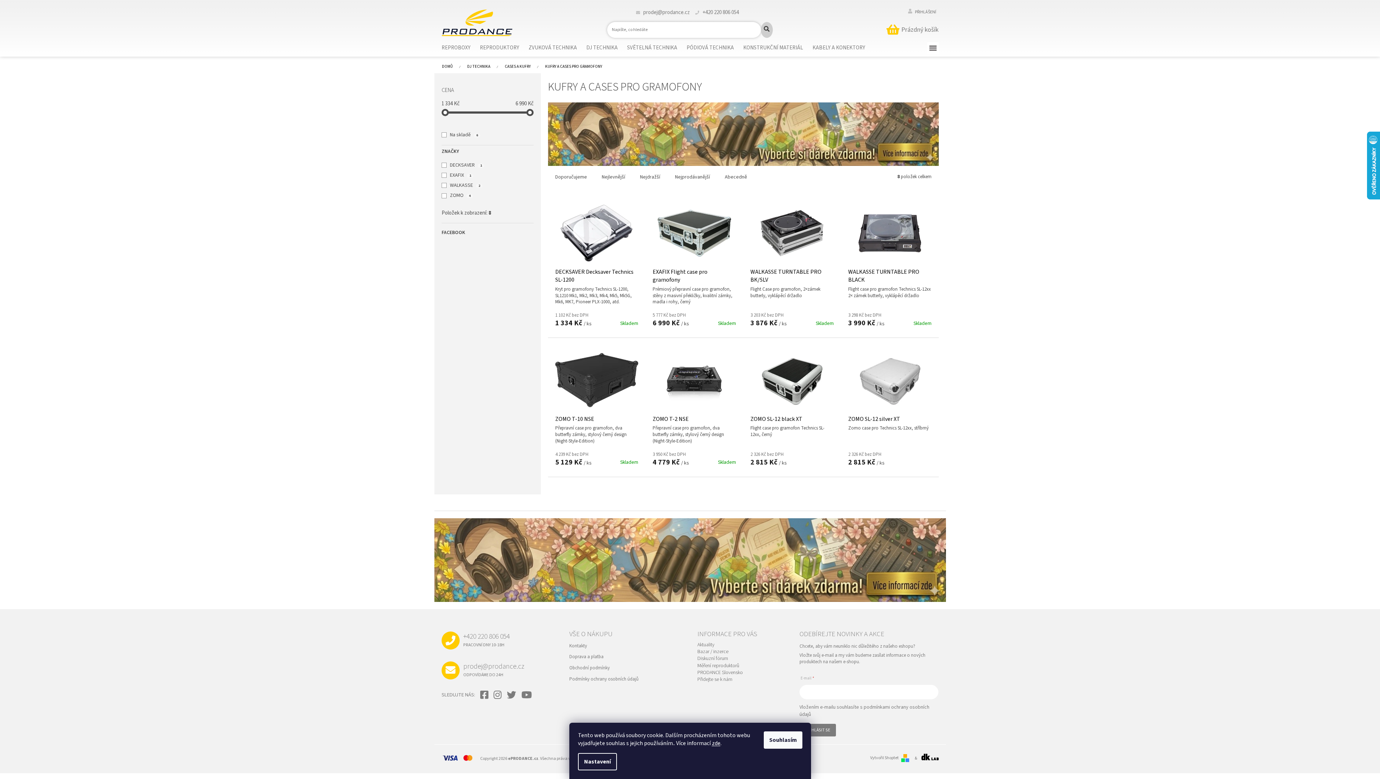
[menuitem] (460, 48)
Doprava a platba (586, 656)
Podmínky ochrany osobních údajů (604, 679)
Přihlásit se (817, 730)
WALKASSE (465, 185)
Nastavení (597, 762)
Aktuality (705, 645)
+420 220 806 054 (486, 639)
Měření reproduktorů (718, 666)
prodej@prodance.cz (493, 669)
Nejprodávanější (692, 177)
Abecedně (736, 177)
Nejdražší (650, 177)
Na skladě (464, 134)
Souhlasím (783, 740)
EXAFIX (460, 175)
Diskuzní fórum (712, 658)
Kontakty (578, 646)
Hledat (767, 30)
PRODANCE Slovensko (720, 672)
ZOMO (460, 195)
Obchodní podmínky (589, 668)
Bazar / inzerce (712, 651)
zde (716, 743)
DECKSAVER (466, 165)
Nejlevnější (613, 177)
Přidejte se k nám (714, 679)
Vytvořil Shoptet (884, 758)
